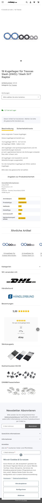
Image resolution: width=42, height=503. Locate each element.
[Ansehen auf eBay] (21, 327)
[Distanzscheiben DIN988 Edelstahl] (21, 391)
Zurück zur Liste (8, 10)
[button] (27, 2)
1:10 (20, 206)
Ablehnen (21, 495)
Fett (20, 213)
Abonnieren (33, 426)
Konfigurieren (21, 489)
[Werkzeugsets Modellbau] (21, 355)
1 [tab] (21, 60)
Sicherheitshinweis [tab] (25, 129)
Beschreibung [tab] (7, 129)
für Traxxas (13, 85)
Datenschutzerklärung (20, 478)
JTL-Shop (24, 500)
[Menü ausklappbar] (3, 1)
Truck (20, 210)
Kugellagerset (22, 202)
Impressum (7, 478)
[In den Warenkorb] (3, 16)
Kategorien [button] (6, 267)
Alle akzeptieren (21, 483)
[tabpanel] (21, 37)
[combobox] (21, 97)
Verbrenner (22, 198)
